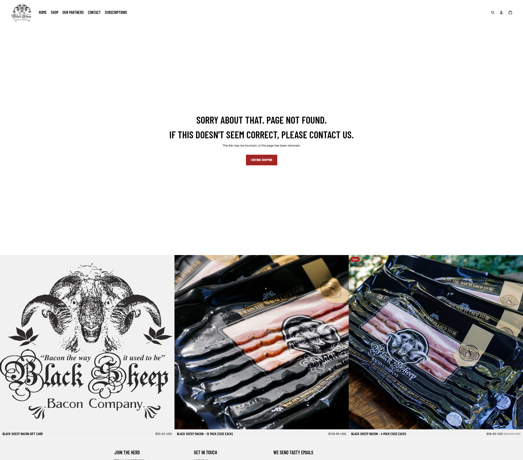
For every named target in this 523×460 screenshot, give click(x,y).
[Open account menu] (501, 12)
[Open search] (492, 12)
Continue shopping (261, 160)
